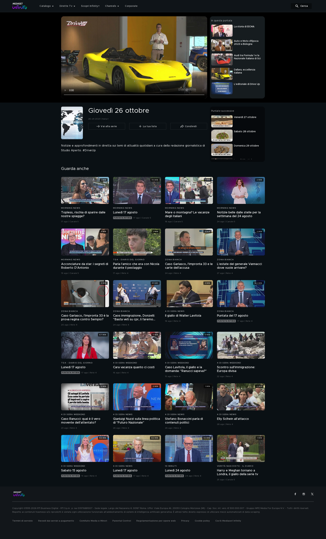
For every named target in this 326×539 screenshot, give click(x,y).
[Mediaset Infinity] (19, 6)
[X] (312, 494)
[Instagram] (303, 494)
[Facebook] (295, 494)
